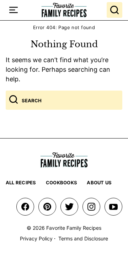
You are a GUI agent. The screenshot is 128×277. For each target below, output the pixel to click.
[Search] (114, 10)
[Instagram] (91, 207)
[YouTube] (113, 207)
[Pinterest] (47, 207)
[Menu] (13, 10)
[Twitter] (69, 207)
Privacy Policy (36, 238)
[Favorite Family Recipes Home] (64, 10)
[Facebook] (25, 207)
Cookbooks (61, 182)
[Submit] (13, 100)
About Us (99, 182)
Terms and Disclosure (83, 238)
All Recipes (21, 182)
